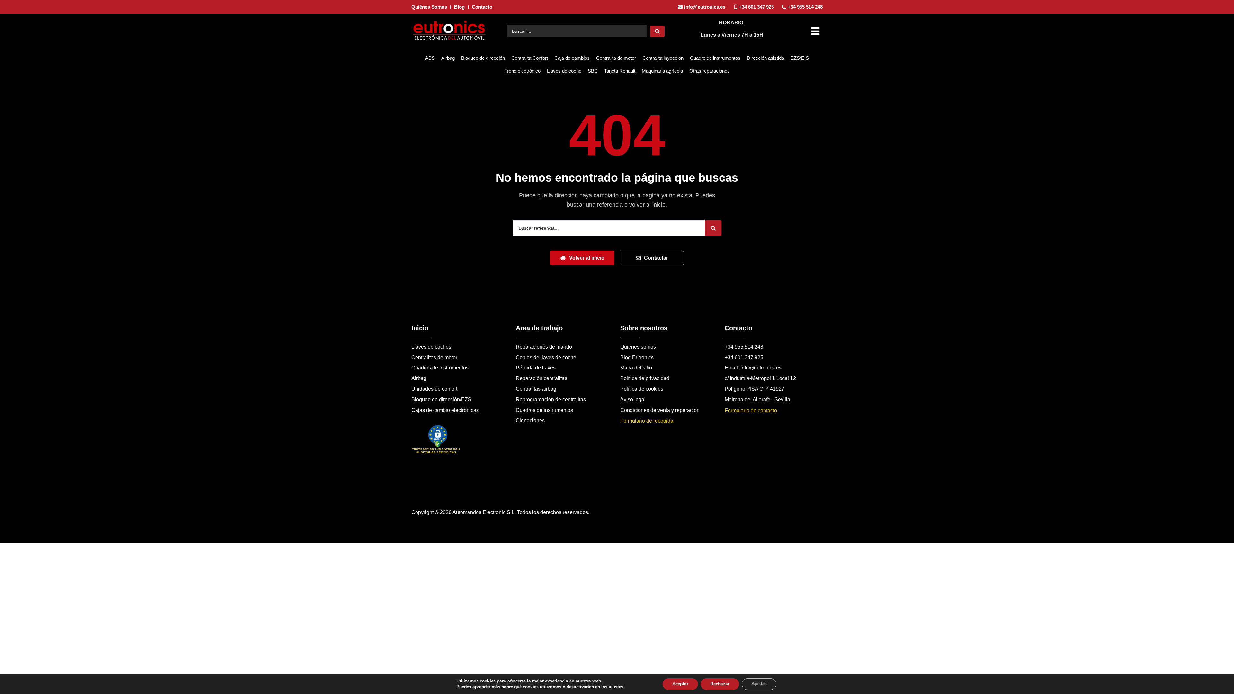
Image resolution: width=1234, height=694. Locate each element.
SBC (593, 71)
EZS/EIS (800, 58)
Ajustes (759, 684)
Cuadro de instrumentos (715, 58)
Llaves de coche (564, 71)
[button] (816, 31)
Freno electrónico (522, 71)
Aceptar (680, 684)
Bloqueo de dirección (483, 58)
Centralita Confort (529, 58)
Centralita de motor (616, 58)
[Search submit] (657, 31)
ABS (430, 58)
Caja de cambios (572, 58)
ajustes (616, 687)
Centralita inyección (663, 58)
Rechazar (719, 684)
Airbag (448, 58)
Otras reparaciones (709, 71)
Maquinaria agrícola (662, 71)
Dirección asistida (765, 58)
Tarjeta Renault (619, 71)
